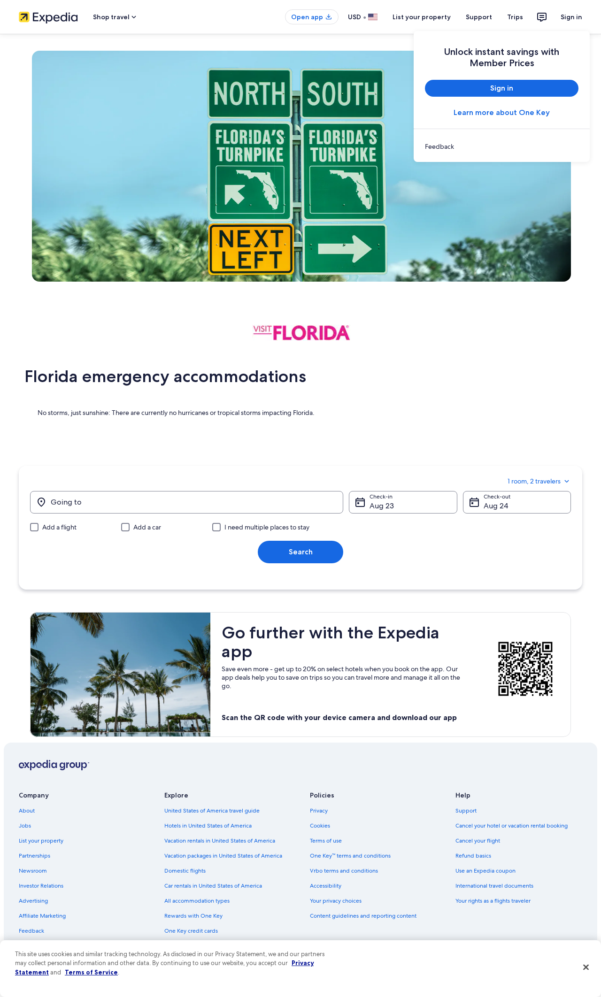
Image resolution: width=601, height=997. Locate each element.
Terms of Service (91, 972)
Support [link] (466, 810)
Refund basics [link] (473, 855)
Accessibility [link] (325, 886)
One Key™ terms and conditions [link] (350, 855)
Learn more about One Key (502, 112)
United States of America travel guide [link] (212, 810)
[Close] (586, 967)
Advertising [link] (33, 901)
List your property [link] (41, 840)
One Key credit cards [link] (191, 931)
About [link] (27, 810)
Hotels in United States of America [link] (208, 825)
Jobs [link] (25, 825)
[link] (502, 146)
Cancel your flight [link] (477, 840)
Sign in (571, 17)
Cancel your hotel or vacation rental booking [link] (511, 825)
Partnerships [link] (34, 855)
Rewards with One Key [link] (193, 916)
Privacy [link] (319, 810)
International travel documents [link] (494, 886)
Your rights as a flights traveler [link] (493, 901)
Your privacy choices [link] (336, 901)
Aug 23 (382, 506)
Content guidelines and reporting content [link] (363, 916)
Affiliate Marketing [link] (42, 916)
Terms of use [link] (326, 840)
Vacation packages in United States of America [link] (223, 855)
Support (479, 17)
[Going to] (186, 502)
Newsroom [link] (33, 870)
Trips (515, 17)
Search (301, 551)
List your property (422, 17)
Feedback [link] (31, 931)
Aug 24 (496, 506)
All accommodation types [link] (197, 901)
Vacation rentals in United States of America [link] (219, 840)
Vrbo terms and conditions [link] (344, 870)
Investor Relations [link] (41, 886)
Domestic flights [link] (185, 870)
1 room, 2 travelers (534, 481)
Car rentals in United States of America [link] (213, 886)
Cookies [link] (320, 825)
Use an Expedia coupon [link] (485, 870)
